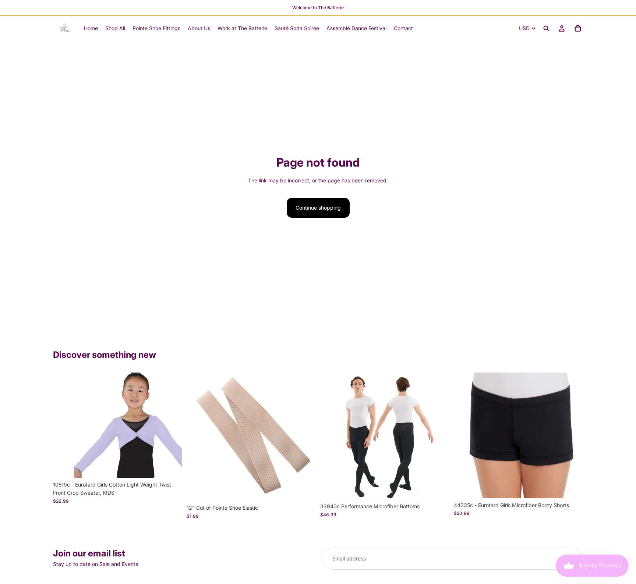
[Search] (546, 28)
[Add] (304, 489)
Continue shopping (318, 207)
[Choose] (170, 466)
